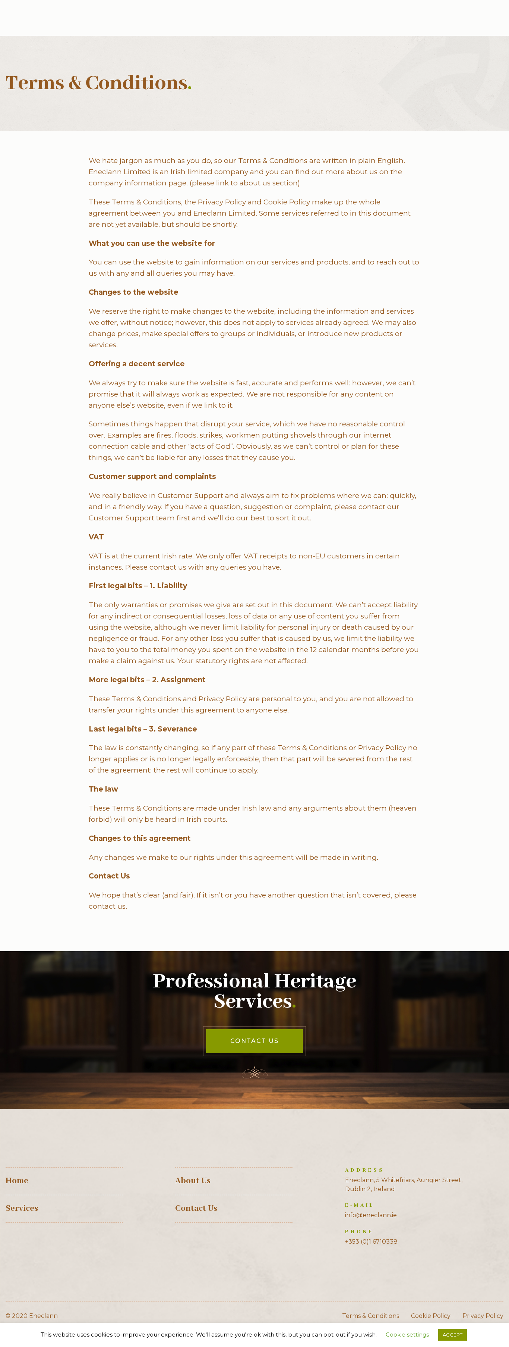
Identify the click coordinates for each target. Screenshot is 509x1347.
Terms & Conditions (370, 1315)
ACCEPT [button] (452, 1335)
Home (17, 1181)
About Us (193, 1181)
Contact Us (254, 1040)
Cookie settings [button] (407, 1334)
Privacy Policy (482, 1315)
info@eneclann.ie (371, 1215)
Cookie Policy (430, 1315)
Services (22, 1208)
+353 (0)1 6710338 (371, 1241)
